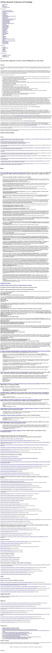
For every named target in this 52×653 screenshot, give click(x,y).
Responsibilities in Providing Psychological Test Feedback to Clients (11, 543)
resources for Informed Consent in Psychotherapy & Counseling (15, 636)
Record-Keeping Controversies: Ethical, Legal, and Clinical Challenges (11, 438)
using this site (4, 6)
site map (3, 50)
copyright (3, 48)
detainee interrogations (6, 22)
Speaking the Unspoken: (5, 283)
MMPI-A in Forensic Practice (5, 548)
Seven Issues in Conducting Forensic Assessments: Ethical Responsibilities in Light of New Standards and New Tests (19, 618)
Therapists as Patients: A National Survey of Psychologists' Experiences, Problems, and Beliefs (15, 440)
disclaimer (4, 49)
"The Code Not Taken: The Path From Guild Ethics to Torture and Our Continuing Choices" (15, 142)
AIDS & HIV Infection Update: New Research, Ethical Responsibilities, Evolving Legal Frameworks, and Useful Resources (20, 519)
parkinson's (4, 36)
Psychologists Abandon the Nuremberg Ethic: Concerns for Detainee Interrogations (14, 158)
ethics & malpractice (5, 25)
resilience (3, 37)
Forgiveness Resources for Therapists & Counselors (10, 628)
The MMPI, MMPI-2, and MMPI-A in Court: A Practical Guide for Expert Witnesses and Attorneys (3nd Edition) (24, 392)
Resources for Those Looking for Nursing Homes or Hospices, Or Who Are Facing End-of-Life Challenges (19, 629)
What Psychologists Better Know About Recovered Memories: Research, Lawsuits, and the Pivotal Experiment (18, 588)
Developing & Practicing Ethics (5, 493)
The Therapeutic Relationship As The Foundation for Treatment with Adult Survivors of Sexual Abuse (16, 591)
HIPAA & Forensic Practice (4, 509)
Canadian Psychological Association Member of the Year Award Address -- (12, 141)
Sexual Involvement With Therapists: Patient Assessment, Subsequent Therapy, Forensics (19, 408)
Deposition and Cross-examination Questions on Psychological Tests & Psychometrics (14, 541)
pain (3, 35)
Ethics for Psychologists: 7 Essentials (6, 479)
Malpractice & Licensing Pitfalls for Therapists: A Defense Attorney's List (12, 505)
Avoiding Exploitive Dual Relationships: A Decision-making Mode (11, 469)
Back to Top (3, 650)
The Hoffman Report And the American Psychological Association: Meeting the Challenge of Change (17, 153)
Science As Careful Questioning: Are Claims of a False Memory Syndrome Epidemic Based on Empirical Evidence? (19, 586)
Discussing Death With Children (5, 449)
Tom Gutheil (44, 155)
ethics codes (4, 24)
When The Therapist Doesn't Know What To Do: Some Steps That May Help (12, 514)
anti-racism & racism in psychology (8, 11)
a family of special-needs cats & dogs (30, 120)
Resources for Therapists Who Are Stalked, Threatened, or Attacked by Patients (15, 638)
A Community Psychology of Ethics (6, 612)
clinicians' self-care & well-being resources (9, 18)
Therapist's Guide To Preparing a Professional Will (8, 450)
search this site (4, 51)
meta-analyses (4, 32)
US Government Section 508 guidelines (31, 124)
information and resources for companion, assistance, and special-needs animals (27, 115)
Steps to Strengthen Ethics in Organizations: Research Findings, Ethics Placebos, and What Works (16, 484)
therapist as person (5, 41)
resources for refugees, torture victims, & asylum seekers (17, 634)
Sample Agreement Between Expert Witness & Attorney (9, 596)
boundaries (4, 14)
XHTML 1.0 (46, 124)
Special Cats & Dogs (5, 56)
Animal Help (4, 55)
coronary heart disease (6, 21)
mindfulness (4, 34)
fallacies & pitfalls (5, 26)
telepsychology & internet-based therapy (8, 40)
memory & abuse (5, 31)
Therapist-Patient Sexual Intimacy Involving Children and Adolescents (11, 534)
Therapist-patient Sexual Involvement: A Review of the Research (10, 620)
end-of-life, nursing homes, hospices (8, 23)
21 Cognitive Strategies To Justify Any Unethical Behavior (9, 559)
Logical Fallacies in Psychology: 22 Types (7, 555)
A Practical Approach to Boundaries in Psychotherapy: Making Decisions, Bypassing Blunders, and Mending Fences (19, 458)
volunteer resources (5, 43)
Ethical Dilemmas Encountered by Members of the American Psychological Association (14, 498)
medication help (5, 29)
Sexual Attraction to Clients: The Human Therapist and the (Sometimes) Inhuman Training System (16, 529)
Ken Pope (48, 147)
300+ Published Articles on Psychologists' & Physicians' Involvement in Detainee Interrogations (15, 574)
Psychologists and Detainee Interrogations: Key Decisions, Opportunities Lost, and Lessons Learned (17, 150)
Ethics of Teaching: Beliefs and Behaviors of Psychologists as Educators (12, 497)
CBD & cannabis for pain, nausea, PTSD (9, 16)
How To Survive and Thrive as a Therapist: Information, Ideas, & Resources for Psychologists (19, 383)
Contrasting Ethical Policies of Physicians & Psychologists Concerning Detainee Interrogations (16, 155)
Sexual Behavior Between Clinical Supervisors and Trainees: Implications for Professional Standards (16, 616)
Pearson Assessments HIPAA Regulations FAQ (8, 551)
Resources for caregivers (6, 627)
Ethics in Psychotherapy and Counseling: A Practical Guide (12, 172)
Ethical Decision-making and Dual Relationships (8, 471)
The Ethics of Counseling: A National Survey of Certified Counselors (11, 606)
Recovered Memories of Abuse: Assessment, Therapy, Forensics (13, 421)
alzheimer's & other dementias (7, 10)
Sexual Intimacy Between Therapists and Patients (10, 415)
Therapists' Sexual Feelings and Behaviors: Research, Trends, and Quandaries (12, 610)
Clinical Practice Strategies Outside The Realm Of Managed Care (10, 452)
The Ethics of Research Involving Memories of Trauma (9, 517)
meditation (4, 30)
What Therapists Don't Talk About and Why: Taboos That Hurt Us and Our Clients (17, 372)
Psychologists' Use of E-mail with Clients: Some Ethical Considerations (11, 521)
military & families (5, 33)
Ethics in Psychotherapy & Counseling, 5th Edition (25, 479)
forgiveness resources (5, 27)
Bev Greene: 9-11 (5, 13)
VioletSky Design (5, 47)
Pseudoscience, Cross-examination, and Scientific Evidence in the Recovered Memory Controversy (16, 582)
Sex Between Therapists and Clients (6, 531)
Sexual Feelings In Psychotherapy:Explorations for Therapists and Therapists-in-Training (19, 399)
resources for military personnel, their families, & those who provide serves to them (18, 633)
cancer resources (5, 15)
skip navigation (4, 4)
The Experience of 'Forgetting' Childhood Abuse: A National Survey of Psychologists (14, 447)
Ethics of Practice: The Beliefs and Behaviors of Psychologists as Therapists (12, 495)
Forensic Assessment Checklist (5, 550)
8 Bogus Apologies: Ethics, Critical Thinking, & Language (9, 502)
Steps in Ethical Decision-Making (5, 489)
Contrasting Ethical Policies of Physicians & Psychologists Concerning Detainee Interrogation (15, 485)
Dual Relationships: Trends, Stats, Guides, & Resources (9, 456)
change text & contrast (6, 7)
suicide (3, 39)
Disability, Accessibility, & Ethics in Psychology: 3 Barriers (9, 507)
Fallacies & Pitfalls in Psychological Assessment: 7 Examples (10, 544)
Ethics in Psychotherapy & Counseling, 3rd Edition (24, 489)
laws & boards (4, 28)
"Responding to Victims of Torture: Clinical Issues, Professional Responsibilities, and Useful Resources (16, 163)
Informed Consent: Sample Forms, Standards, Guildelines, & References (12, 500)
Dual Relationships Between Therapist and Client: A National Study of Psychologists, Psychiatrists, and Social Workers (19, 466)
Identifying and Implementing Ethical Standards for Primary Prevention (11, 510)
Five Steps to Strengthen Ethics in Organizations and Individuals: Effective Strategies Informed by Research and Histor (25, 351)
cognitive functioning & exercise (7, 19)
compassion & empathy (6, 20)
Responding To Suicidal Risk (5, 578)
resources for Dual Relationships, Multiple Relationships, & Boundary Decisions (18, 637)
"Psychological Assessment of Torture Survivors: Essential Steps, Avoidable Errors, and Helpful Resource (17, 145)
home (3, 5)
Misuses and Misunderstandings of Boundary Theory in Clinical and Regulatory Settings (14, 474)
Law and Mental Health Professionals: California (10, 430)
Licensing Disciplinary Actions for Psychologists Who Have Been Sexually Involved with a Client (16, 604)
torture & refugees (5, 42)
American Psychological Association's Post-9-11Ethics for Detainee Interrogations (14, 572)
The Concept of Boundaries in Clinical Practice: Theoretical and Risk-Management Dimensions (15, 467)
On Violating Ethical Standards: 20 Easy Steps (7, 512)
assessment (4, 12)
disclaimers (38, 106)
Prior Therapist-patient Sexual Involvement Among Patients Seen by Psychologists (13, 533)
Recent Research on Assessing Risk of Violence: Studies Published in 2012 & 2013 (15, 632)
